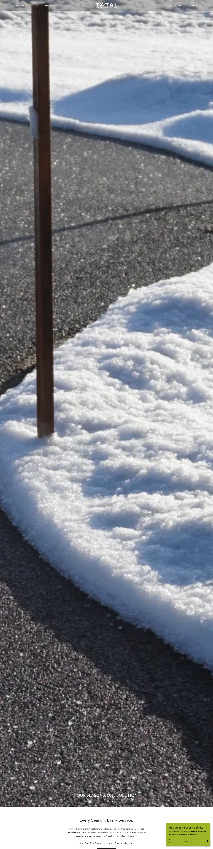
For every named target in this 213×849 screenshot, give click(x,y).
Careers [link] (192, 5)
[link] (106, 5)
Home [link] (21, 5)
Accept (188, 841)
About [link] (34, 5)
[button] (96, 801)
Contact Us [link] (174, 5)
